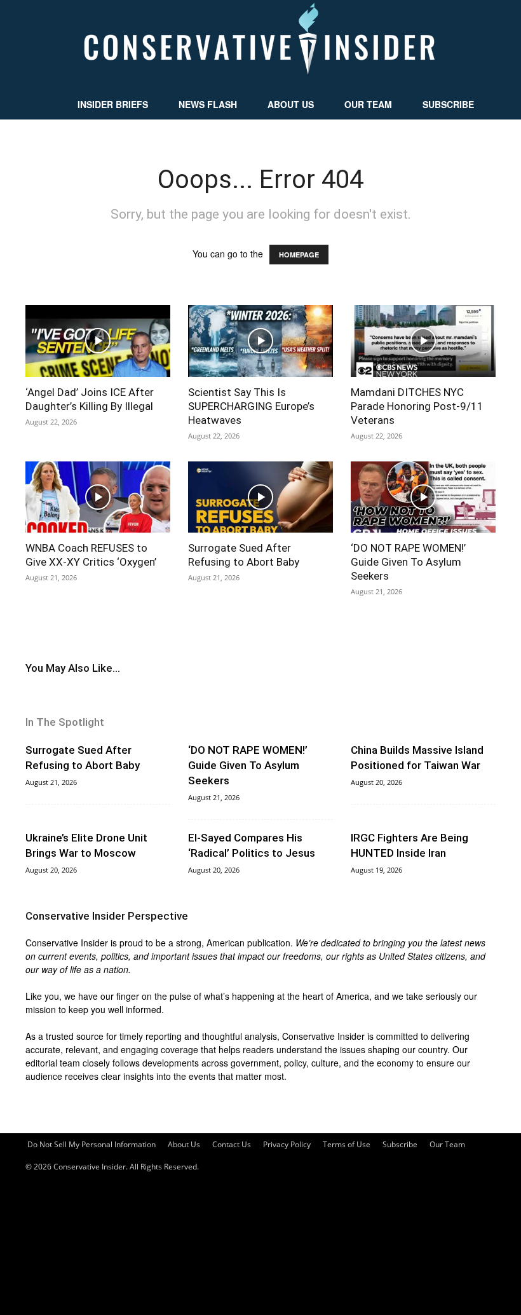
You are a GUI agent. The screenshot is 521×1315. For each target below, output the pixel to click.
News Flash (208, 104)
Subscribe (448, 104)
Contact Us (231, 1144)
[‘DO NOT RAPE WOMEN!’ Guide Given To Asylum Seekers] (423, 497)
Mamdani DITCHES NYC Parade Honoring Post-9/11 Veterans (417, 406)
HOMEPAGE (299, 254)
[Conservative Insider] (260, 44)
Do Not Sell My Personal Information (91, 1144)
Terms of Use (346, 1144)
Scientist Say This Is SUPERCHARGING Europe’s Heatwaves (251, 406)
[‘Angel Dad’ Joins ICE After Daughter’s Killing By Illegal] (97, 341)
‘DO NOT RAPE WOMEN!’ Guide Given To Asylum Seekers (408, 562)
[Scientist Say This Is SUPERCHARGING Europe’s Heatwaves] (260, 341)
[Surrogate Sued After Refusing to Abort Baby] (260, 497)
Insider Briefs (113, 104)
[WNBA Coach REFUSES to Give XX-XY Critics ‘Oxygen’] (97, 497)
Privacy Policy (287, 1144)
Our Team (368, 104)
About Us (290, 104)
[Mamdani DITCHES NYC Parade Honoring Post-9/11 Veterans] (423, 341)
